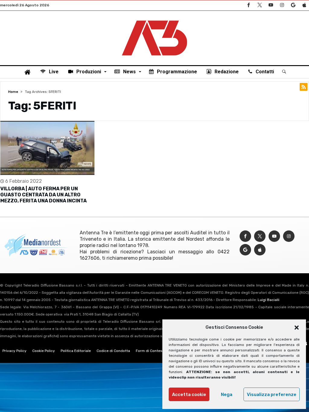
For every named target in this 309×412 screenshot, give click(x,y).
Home (13, 92)
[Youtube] (271, 5)
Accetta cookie (189, 394)
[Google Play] (293, 5)
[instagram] (282, 5)
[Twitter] (259, 5)
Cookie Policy (43, 351)
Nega (226, 394)
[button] (297, 328)
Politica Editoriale (76, 351)
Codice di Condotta (113, 351)
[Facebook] (248, 5)
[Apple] (304, 5)
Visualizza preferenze (271, 394)
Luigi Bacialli (268, 300)
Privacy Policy (14, 351)
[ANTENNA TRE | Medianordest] (154, 20)
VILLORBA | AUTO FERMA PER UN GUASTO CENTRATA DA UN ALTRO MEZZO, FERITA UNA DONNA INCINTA (43, 195)
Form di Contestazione (155, 351)
